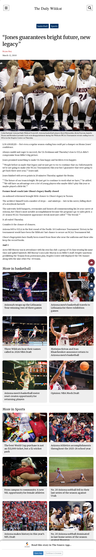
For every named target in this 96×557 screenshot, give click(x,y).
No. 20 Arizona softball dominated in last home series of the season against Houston (70, 536)
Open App (38, 553)
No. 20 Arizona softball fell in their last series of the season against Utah (70, 492)
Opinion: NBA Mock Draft (65, 393)
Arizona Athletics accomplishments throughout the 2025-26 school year (71, 447)
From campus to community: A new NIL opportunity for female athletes (24, 491)
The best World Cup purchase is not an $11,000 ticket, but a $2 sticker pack (24, 448)
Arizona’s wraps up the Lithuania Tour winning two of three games (23, 306)
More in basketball (16, 269)
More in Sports (13, 409)
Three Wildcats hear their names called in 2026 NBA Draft (22, 350)
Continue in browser (54, 553)
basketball (42, 26)
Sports (54, 26)
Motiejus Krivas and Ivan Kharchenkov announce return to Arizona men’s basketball (69, 352)
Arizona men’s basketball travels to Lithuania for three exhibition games (70, 307)
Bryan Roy (7, 51)
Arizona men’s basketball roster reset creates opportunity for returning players (22, 396)
